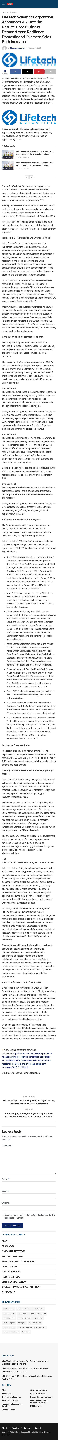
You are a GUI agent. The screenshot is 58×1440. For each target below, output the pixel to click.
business (22, 1313)
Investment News (11, 1277)
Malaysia (21, 1323)
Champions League (38, 1313)
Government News (11, 1272)
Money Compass (17, 48)
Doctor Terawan (24, 1318)
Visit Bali (26, 1332)
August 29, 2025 (35, 48)
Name (5, 1179)
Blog (4, 1241)
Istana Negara (9, 1323)
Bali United (39, 1309)
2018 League (8, 1309)
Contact (38, 1428)
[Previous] (27, 177)
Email (5, 1191)
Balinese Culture (24, 1309)
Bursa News (8, 1246)
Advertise (15, 1428)
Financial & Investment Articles (19, 1261)
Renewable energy (11, 1332)
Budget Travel (9, 1313)
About (4, 1428)
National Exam (9, 1327)
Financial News (9, 1267)
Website (5, 1203)
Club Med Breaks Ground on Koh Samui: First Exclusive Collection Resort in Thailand (34, 152)
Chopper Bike (9, 1318)
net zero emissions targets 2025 (32, 1327)
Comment (7, 1145)
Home (4, 12)
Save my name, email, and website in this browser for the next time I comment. (30, 1216)
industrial (39, 1318)
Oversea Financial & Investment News (21, 1287)
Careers (27, 1428)
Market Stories (35, 1323)
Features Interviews (12, 1256)
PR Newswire (13, 12)
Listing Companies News (14, 1282)
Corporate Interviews (13, 1251)
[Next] (31, 177)
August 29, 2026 (23, 157)
